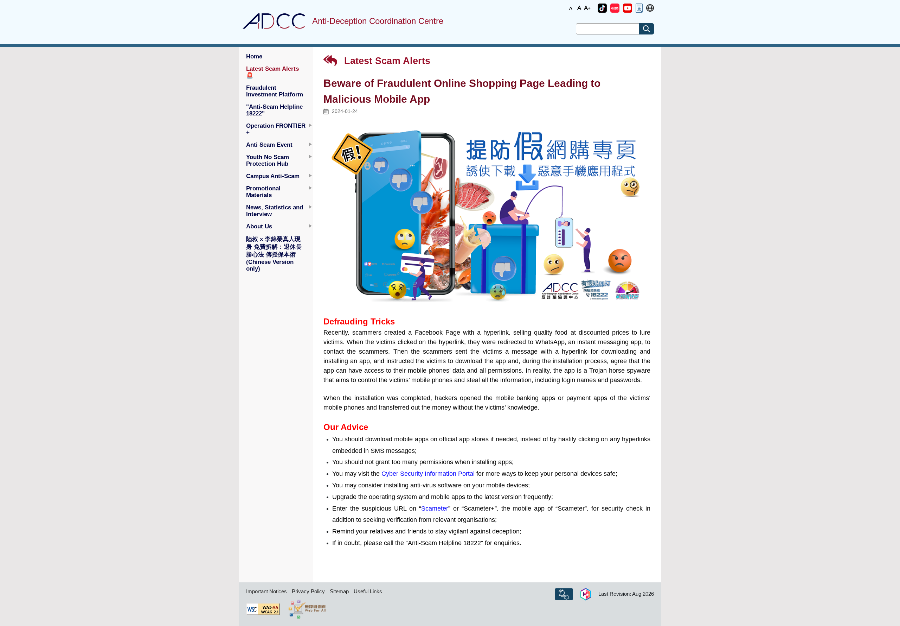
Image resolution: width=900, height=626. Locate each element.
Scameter (434, 508)
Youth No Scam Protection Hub (267, 160)
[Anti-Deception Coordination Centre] (274, 21)
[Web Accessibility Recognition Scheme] (307, 609)
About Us (259, 226)
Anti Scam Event (269, 144)
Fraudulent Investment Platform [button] (274, 90)
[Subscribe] (564, 594)
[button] (602, 8)
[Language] (650, 8)
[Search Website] (646, 28)
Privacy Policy (308, 591)
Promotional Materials (263, 191)
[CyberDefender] (585, 594)
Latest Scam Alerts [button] (272, 71)
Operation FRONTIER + (276, 128)
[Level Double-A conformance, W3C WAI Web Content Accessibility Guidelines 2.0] (263, 609)
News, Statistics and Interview (274, 210)
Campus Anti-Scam (273, 176)
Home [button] (254, 56)
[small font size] (571, 8)
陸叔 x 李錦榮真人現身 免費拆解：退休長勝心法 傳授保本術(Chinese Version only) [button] (274, 254)
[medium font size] (579, 8)
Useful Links (368, 591)
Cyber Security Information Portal (428, 473)
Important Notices (266, 591)
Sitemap (339, 591)
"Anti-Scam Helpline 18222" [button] (274, 109)
